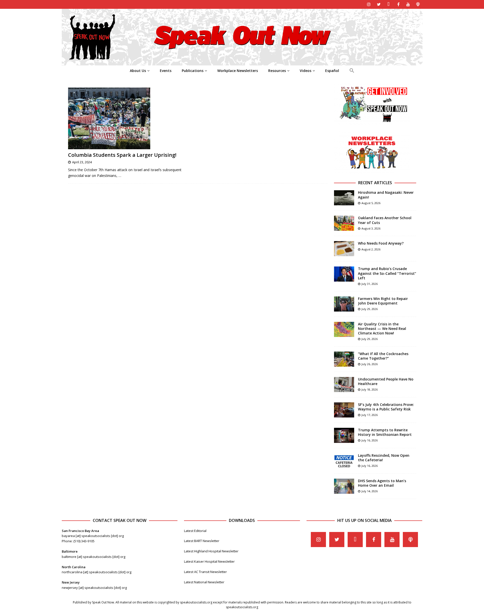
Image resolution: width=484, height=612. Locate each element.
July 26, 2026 (369, 364)
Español (332, 70)
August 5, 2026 (370, 203)
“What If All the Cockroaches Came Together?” (383, 356)
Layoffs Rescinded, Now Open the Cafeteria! (383, 457)
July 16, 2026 (369, 440)
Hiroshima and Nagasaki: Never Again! (386, 194)
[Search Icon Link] (351, 70)
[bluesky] (388, 4)
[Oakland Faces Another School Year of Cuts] (344, 223)
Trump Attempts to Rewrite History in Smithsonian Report (385, 432)
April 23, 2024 (82, 162)
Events (165, 70)
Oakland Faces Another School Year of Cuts (384, 220)
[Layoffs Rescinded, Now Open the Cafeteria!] (344, 460)
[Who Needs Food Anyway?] (344, 248)
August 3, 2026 (370, 228)
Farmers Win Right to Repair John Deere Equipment (383, 300)
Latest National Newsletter (204, 582)
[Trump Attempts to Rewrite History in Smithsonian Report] (344, 435)
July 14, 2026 (369, 491)
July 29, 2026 (369, 309)
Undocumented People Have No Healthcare (385, 381)
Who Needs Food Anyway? (381, 243)
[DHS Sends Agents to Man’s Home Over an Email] (344, 486)
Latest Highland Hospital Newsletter (211, 551)
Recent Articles (375, 182)
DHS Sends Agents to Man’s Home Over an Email (382, 483)
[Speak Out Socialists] (242, 62)
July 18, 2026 (369, 389)
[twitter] (378, 4)
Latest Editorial (195, 530)
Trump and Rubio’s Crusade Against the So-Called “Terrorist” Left (387, 273)
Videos (305, 70)
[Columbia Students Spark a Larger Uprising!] (130, 118)
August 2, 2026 (370, 249)
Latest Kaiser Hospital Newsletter (209, 561)
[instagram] (369, 4)
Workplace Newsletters (237, 70)
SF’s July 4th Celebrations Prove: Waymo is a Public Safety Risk (386, 406)
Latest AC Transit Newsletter (205, 571)
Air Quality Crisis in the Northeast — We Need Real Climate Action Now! (382, 328)
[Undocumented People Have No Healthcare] (344, 384)
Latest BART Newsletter (201, 541)
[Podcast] (418, 4)
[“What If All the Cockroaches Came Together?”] (344, 359)
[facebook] (398, 4)
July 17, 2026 (369, 415)
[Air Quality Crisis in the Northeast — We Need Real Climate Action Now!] (344, 329)
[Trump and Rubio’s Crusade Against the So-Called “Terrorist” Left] (344, 274)
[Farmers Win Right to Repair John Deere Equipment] (344, 304)
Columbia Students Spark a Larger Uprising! (122, 154)
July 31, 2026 (369, 284)
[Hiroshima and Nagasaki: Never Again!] (344, 197)
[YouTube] (408, 4)
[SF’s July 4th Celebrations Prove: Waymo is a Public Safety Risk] (344, 409)
